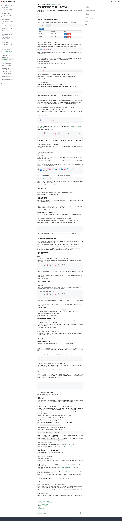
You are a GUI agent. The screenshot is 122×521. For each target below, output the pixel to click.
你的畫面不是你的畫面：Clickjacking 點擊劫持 (6, 69)
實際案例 (86, 21)
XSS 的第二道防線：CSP (6, 19)
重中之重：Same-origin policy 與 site (7, 54)
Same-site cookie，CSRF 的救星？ (7, 61)
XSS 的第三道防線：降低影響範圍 (7, 21)
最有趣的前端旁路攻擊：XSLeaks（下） (7, 80)
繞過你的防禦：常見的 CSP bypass (6, 26)
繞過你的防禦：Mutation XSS (7, 28)
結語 (1, 82)
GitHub (116, 1)
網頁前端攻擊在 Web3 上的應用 (7, 74)
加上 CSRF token (88, 13)
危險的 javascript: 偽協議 (6, 13)
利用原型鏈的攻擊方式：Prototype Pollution (6, 38)
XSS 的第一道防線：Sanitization (7, 17)
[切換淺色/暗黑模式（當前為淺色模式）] (120, 1)
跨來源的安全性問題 (5, 57)
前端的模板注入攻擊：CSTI (6, 42)
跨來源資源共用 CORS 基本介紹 (7, 55)
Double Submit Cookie (89, 14)
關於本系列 (3, 4)
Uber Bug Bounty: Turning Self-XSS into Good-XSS (67, 467)
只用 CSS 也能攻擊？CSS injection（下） (7, 47)
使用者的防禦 (87, 6)
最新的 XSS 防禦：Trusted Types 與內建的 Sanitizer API (7, 24)
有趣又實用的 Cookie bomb (6, 65)
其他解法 (86, 17)
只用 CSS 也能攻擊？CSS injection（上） (7, 45)
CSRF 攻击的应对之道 (42, 508)
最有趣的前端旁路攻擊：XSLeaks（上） (7, 77)
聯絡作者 (2, 83)
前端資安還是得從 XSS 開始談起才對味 (7, 10)
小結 (86, 24)
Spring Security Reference (43, 507)
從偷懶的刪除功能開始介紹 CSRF (89, 4)
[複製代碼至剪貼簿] (82, 49)
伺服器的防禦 (87, 7)
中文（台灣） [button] (111, 1)
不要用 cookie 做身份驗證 (89, 18)
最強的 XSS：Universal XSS (6, 30)
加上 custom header (89, 20)
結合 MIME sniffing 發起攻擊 (6, 71)
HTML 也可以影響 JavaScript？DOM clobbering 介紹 (7, 40)
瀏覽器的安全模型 (5, 7)
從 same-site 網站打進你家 (6, 63)
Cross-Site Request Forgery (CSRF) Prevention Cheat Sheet (49, 502)
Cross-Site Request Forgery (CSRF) (45, 501)
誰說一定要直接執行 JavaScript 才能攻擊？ (7, 35)
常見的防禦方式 (87, 11)
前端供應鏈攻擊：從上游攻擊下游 (7, 73)
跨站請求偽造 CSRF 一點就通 (6, 59)
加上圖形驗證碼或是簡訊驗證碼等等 (91, 10)
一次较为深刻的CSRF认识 (43, 504)
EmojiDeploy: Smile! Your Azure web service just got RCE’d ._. (63, 446)
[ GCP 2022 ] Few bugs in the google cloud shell (51, 404)
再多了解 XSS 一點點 (5, 11)
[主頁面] (38, 4)
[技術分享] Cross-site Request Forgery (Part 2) (47, 505)
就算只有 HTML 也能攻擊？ (6, 49)
